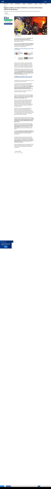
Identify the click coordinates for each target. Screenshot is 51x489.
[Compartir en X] (6, 18)
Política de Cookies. (5, 245)
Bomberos (21, 152)
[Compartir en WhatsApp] (8, 18)
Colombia (15, 152)
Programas (45, 1)
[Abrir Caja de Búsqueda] (49, 1)
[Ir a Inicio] (2, 2)
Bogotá (18, 152)
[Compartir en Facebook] (4, 18)
